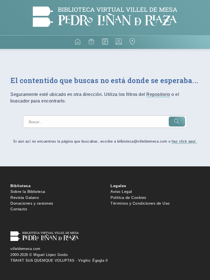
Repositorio (158, 94)
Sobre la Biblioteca (27, 191)
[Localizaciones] (132, 42)
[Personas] (119, 42)
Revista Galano (24, 197)
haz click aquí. (184, 141)
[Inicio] (77, 42)
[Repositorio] (91, 42)
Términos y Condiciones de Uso (140, 203)
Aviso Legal (121, 191)
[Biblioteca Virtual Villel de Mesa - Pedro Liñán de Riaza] (105, 32)
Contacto (18, 209)
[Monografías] (105, 42)
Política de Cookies (128, 197)
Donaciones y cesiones (31, 203)
